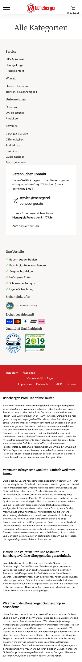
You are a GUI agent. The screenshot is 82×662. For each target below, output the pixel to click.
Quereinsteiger (15, 156)
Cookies (71, 384)
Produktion (12, 118)
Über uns (11, 107)
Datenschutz (44, 384)
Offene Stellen (14, 139)
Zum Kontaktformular (25, 226)
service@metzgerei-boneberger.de (35, 201)
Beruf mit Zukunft (17, 133)
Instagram (12, 372)
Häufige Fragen (15, 65)
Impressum (25, 384)
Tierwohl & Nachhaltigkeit (21, 91)
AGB (59, 384)
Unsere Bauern (15, 112)
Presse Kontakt (15, 70)
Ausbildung (13, 145)
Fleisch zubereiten (17, 86)
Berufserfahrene (16, 162)
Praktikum (12, 151)
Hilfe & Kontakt (15, 59)
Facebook (29, 372)
